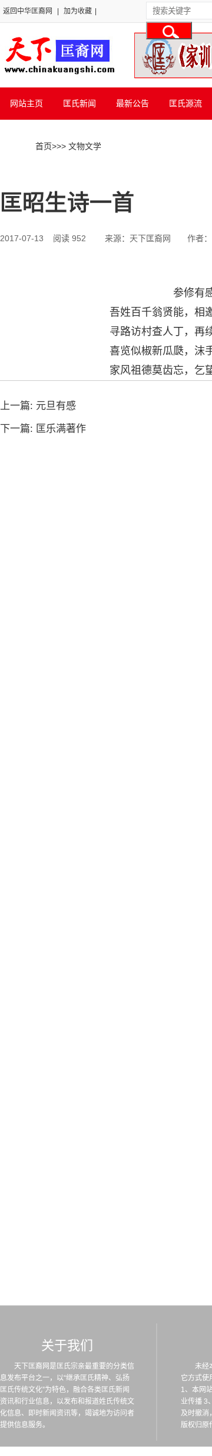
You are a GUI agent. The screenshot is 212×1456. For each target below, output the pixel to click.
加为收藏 (78, 11)
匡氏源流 (185, 103)
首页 (43, 146)
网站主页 (26, 103)
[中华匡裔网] (58, 75)
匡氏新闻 (79, 103)
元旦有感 (56, 405)
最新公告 (132, 103)
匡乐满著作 (61, 428)
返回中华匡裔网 (27, 11)
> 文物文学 (81, 146)
